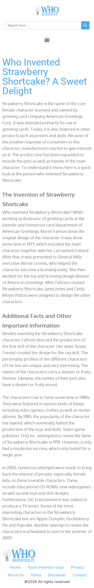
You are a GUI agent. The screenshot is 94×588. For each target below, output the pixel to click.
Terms (36, 575)
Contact (80, 575)
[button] (47, 40)
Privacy (77, 567)
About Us (16, 575)
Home (15, 567)
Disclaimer (57, 575)
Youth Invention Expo (45, 567)
